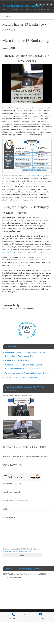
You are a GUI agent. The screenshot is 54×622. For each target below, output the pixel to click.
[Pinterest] (47, 5)
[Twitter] (40, 5)
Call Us (13, 618)
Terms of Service (21, 551)
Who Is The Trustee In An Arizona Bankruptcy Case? (26, 373)
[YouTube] (51, 5)
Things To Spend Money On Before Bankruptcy (24, 377)
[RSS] (43, 5)
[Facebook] (36, 5)
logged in (15, 309)
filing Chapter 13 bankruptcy (33, 176)
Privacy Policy (8, 551)
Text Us (41, 618)
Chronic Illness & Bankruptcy (17, 360)
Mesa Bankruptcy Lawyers (22, 6)
